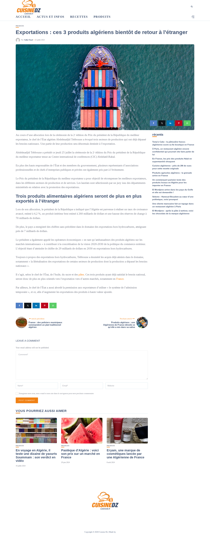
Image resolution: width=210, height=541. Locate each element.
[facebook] (153, 123)
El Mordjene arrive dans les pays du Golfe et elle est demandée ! (172, 191)
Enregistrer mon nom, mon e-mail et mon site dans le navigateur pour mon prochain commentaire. (56, 393)
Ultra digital (121, 532)
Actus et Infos (50, 16)
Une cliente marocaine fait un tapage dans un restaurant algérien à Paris (173, 205)
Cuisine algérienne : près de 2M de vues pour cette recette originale (171, 167)
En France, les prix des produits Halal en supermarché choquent (172, 160)
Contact (101, 516)
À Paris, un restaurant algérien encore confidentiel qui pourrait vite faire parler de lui (173, 152)
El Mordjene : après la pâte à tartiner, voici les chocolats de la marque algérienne (172, 212)
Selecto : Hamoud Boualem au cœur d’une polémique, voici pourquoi (172, 198)
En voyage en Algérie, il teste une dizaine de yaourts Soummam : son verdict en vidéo (36, 456)
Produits (102, 16)
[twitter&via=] (161, 123)
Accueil (23, 16)
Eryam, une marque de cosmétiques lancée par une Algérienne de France (125, 454)
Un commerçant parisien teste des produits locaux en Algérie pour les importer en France (169, 183)
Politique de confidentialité (118, 516)
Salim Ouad (28, 40)
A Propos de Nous (88, 516)
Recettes (79, 16)
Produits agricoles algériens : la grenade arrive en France (172, 174)
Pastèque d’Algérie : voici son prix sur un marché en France (80, 454)
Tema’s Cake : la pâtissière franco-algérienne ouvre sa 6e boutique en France (173, 143)
